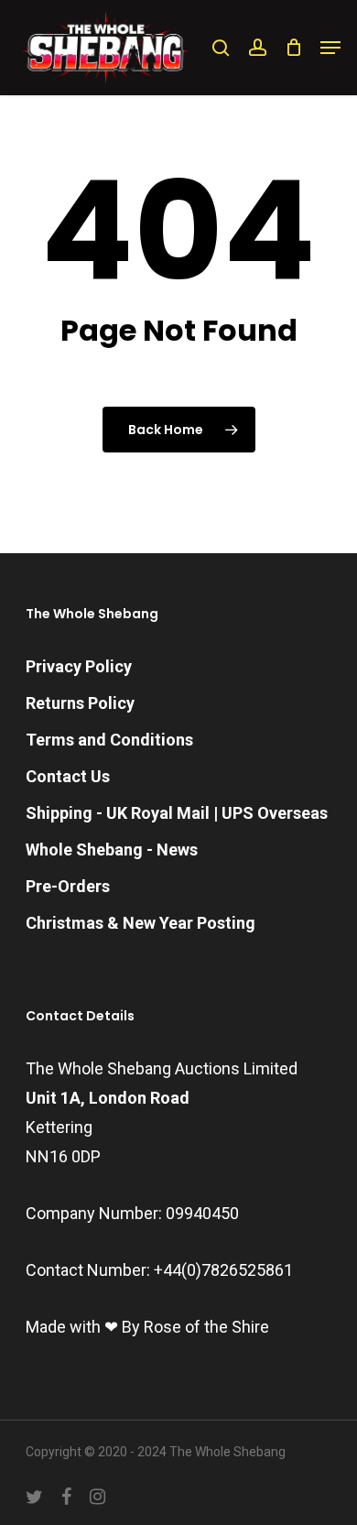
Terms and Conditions (109, 739)
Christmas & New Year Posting (140, 922)
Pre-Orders (68, 886)
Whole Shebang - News (112, 849)
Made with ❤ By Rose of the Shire (147, 1326)
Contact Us (68, 776)
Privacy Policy (79, 666)
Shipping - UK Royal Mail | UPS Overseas (177, 812)
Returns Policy (80, 703)
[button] (330, 47)
